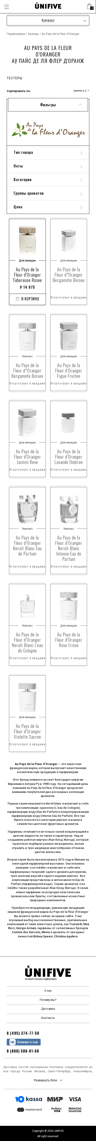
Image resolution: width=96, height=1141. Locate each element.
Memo (46, 932)
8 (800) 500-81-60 (23, 1051)
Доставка (48, 1008)
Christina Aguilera (65, 936)
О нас (48, 990)
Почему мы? (48, 999)
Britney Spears (43, 936)
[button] (89, 6)
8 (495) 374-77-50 (23, 1033)
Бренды (33, 34)
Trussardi (75, 924)
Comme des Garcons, (26, 932)
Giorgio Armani (26, 928)
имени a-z (80, 90)
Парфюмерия (16, 34)
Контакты (48, 1018)
